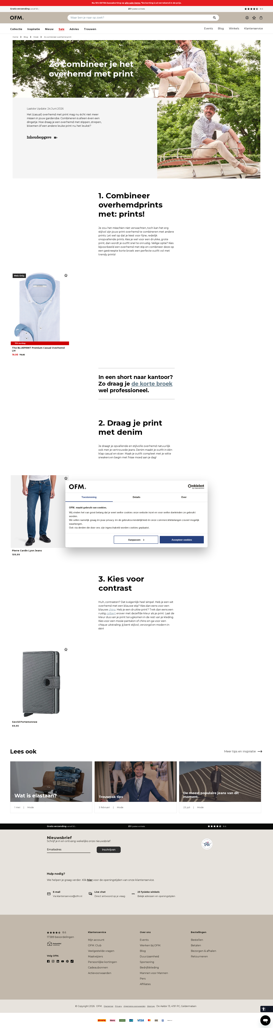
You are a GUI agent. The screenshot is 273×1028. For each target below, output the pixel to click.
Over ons (145, 932)
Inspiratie (33, 29)
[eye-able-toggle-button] (270, 1009)
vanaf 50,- (24, 9)
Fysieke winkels (136, 9)
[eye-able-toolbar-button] (263, 1009)
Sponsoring (147, 962)
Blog (221, 28)
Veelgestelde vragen (101, 950)
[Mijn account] (247, 18)
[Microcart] (261, 18)
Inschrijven (108, 849)
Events (208, 28)
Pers (143, 978)
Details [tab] (136, 497)
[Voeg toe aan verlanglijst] (66, 275)
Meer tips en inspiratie (240, 751)
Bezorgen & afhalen (203, 950)
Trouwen (90, 29)
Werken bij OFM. (150, 945)
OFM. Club (94, 945)
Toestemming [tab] (89, 497)
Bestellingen (198, 932)
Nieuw (49, 29)
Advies (74, 29)
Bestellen (197, 939)
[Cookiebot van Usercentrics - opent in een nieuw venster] (190, 486)
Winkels (234, 28)
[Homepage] (17, 18)
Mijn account (96, 939)
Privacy (118, 1006)
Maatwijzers (95, 956)
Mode (35, 37)
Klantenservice (253, 28)
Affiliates (145, 984)
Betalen (196, 945)
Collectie (16, 29)
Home (15, 37)
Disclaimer (108, 1006)
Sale (61, 29)
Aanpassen (134, 539)
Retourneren (199, 956)
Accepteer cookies (182, 539)
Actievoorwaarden (99, 973)
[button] (254, 18)
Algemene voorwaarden (135, 1006)
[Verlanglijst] (254, 18)
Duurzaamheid (149, 956)
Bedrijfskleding (149, 967)
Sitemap (151, 1006)
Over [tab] (184, 497)
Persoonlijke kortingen (102, 962)
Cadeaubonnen (98, 967)
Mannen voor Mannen (154, 973)
